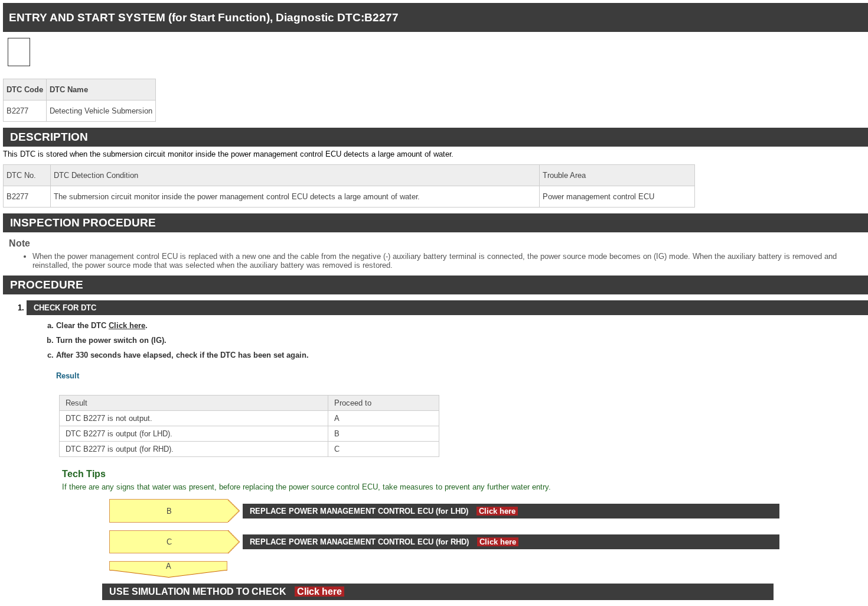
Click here (127, 325)
